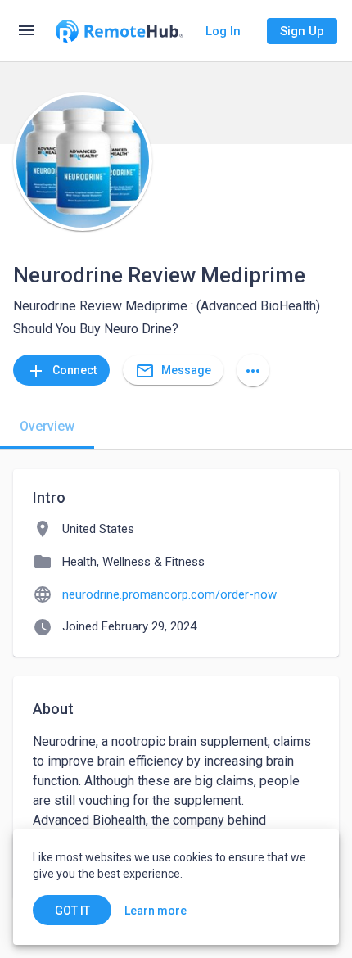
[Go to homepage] (119, 31)
